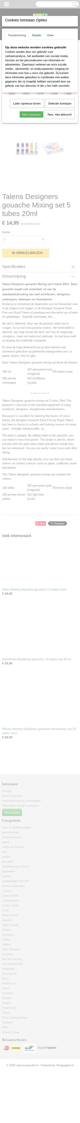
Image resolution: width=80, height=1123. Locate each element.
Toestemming (17, 35)
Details (36, 35)
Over (50, 35)
